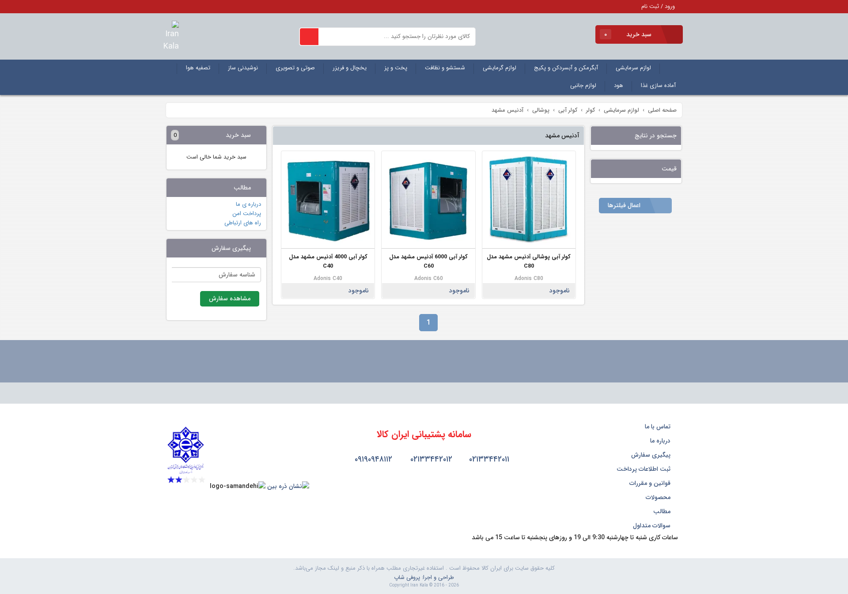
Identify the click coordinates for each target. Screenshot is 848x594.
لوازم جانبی (583, 85)
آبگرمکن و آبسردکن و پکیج (566, 67)
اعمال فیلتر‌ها (625, 205)
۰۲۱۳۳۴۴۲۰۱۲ (430, 459)
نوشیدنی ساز (243, 67)
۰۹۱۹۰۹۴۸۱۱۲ (372, 459)
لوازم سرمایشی (633, 67)
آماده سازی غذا (658, 85)
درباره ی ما (248, 204)
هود (618, 85)
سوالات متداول (652, 525)
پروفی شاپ (407, 577)
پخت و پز (395, 67)
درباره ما (661, 441)
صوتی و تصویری (295, 67)
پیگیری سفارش (651, 455)
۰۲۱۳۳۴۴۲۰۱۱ (488, 459)
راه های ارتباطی (242, 222)
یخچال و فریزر (350, 67)
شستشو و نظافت (445, 67)
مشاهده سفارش (229, 298)
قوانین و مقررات (650, 483)
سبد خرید (628, 34)
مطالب (662, 511)
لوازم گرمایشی (499, 67)
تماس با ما (658, 426)
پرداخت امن (246, 213)
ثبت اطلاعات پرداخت (644, 469)
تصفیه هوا (198, 67)
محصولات (659, 497)
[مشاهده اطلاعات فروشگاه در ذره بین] (288, 486)
